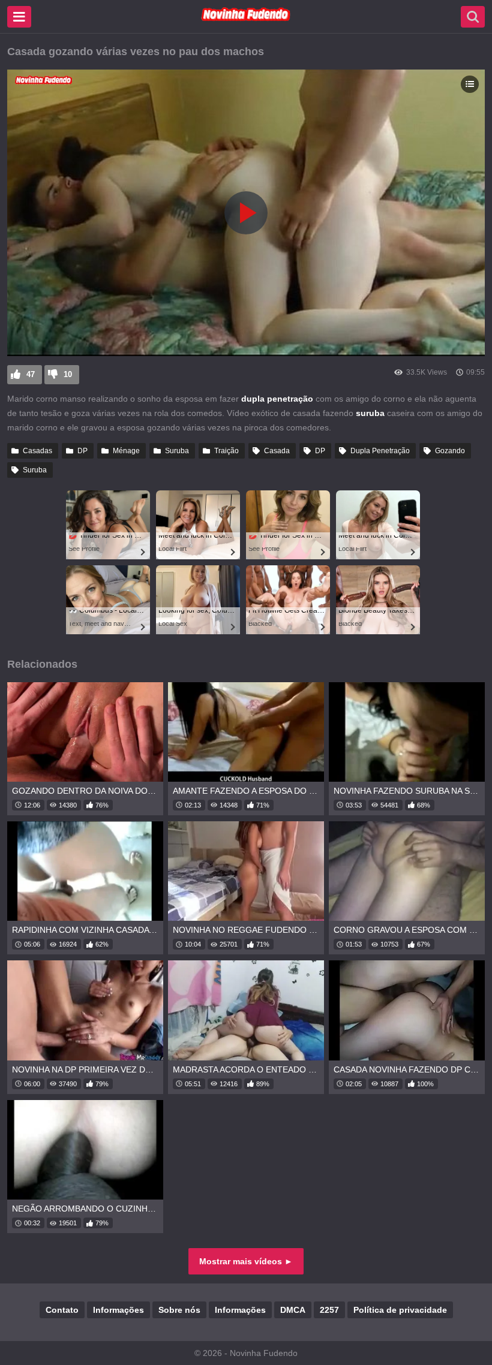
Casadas (37, 451)
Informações (118, 1310)
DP (82, 451)
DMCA (292, 1310)
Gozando (450, 451)
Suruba (177, 451)
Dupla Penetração (380, 451)
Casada (277, 451)
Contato (62, 1310)
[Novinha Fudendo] (246, 18)
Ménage (126, 451)
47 (30, 374)
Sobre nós (179, 1310)
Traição (226, 451)
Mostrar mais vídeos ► (246, 1261)
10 (68, 374)
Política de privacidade (400, 1310)
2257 (329, 1310)
